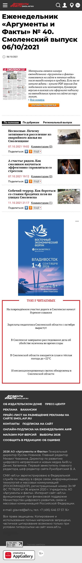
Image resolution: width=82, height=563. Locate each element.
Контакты (11, 424)
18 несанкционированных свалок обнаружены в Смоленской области (41, 372)
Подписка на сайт (38, 424)
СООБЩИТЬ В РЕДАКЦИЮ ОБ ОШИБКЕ (31, 440)
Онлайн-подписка (43, 105)
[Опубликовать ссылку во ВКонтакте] (26, 151)
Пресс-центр (55, 404)
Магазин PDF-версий (20, 434)
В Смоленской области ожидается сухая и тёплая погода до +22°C (41, 357)
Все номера (37, 99)
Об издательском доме (22, 404)
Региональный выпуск (57, 122)
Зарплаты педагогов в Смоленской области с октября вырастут (41, 326)
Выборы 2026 (50, 434)
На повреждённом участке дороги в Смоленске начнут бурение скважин (41, 311)
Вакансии (28, 409)
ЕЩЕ (37, 151)
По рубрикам (31, 122)
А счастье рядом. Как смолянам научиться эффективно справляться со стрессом (30, 166)
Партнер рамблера (36, 544)
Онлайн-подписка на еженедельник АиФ (37, 429)
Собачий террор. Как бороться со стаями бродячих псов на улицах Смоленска (31, 193)
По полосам (11, 122)
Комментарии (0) (41, 146)
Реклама (10, 409)
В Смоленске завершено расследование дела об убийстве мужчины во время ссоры (41, 341)
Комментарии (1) (41, 202)
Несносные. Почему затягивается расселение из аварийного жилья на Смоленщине (29, 136)
